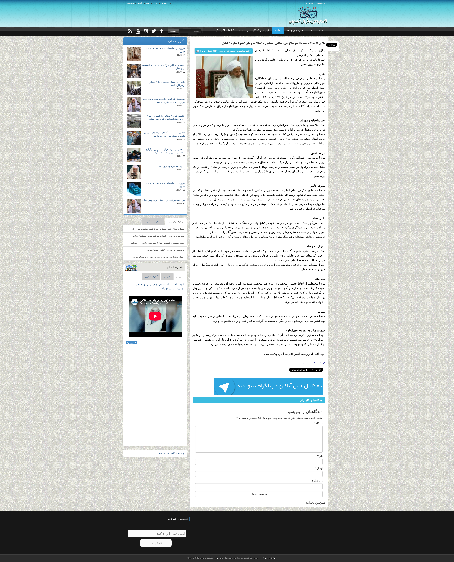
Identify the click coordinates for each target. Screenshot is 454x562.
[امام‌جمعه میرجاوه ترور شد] (134, 172)
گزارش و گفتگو (261, 30)
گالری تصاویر (151, 276)
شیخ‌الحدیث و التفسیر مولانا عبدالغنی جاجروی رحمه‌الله (157, 242)
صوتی (167, 276)
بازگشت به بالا (269, 558)
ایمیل (319, 468)
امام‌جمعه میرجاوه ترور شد (172, 166)
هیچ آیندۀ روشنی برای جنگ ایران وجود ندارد (163, 200)
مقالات (277, 30)
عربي (155, 3)
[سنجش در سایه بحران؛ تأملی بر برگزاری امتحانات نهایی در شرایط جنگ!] (134, 155)
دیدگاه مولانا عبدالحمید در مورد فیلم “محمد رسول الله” (157, 228)
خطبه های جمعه (295, 30)
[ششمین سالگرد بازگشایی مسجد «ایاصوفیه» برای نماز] (134, 71)
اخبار (310, 30)
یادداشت (243, 30)
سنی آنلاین (218, 558)
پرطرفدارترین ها (176, 221)
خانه (321, 30)
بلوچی (139, 3)
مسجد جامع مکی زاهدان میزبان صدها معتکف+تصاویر (158, 236)
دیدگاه (318, 423)
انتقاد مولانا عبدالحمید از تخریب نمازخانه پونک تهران (158, 257)
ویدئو (178, 276)
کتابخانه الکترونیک (224, 30)
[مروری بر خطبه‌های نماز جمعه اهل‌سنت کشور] (134, 54)
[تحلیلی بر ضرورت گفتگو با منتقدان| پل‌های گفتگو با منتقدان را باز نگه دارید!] (134, 138)
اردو (147, 3)
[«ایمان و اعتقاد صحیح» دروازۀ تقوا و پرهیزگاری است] (134, 88)
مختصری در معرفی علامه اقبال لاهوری (165, 250)
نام (320, 456)
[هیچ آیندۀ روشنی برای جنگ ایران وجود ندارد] (134, 206)
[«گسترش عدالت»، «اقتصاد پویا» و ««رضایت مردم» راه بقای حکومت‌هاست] (134, 104)
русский (130, 3)
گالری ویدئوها (132, 343)
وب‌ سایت (317, 480)
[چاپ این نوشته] (197, 50)
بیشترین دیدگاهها (153, 221)
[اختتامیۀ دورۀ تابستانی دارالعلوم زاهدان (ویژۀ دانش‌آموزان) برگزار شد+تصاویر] (134, 121)
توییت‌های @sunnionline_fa (171, 453)
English (164, 3)
